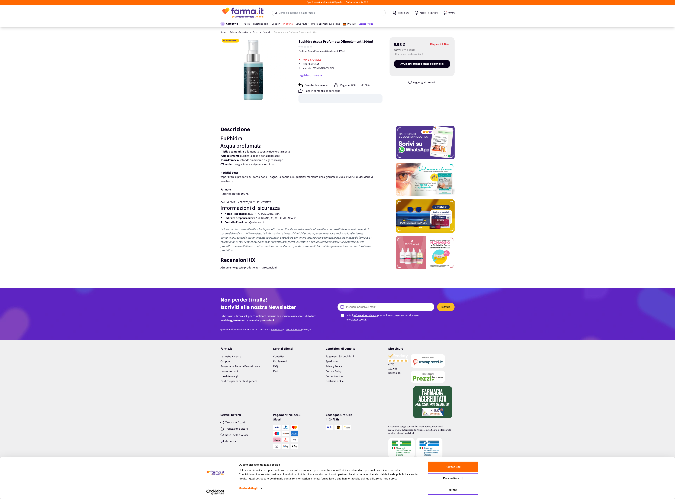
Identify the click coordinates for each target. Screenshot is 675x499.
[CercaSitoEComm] (401, 448)
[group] (305, 46)
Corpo (255, 32)
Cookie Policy (334, 371)
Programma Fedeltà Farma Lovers (240, 366)
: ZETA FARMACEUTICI (322, 68)
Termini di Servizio (294, 329)
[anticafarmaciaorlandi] (433, 361)
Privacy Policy (277, 329)
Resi (275, 371)
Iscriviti (445, 307)
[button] (229, 24)
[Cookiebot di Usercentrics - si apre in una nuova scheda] (215, 492)
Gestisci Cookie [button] (335, 381)
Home (223, 32)
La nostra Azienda (231, 356)
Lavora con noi (229, 371)
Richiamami (280, 361)
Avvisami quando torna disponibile (422, 64)
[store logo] (242, 13)
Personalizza (451, 478)
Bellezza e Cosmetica (239, 32)
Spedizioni (332, 361)
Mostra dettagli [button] (248, 488)
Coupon (225, 361)
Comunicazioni (334, 376)
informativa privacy (364, 315)
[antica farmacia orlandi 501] (433, 377)
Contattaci (279, 356)
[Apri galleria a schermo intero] (253, 70)
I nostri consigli (229, 376)
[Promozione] (425, 142)
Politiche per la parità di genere (238, 381)
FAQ (275, 366)
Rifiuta (453, 489)
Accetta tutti (453, 466)
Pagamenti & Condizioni (340, 356)
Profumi (266, 32)
